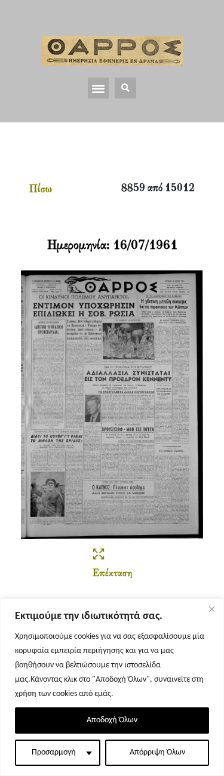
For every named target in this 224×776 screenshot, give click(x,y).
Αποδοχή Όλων (112, 720)
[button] (98, 88)
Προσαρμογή (54, 752)
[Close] (211, 609)
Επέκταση (112, 573)
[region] (112, 687)
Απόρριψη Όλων (157, 752)
